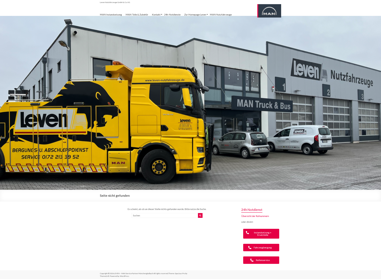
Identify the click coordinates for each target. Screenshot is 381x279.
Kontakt (156, 14)
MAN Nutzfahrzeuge (221, 14)
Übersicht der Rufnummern (255, 216)
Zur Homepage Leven (195, 14)
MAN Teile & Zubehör (137, 14)
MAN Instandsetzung (111, 14)
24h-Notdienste (172, 14)
